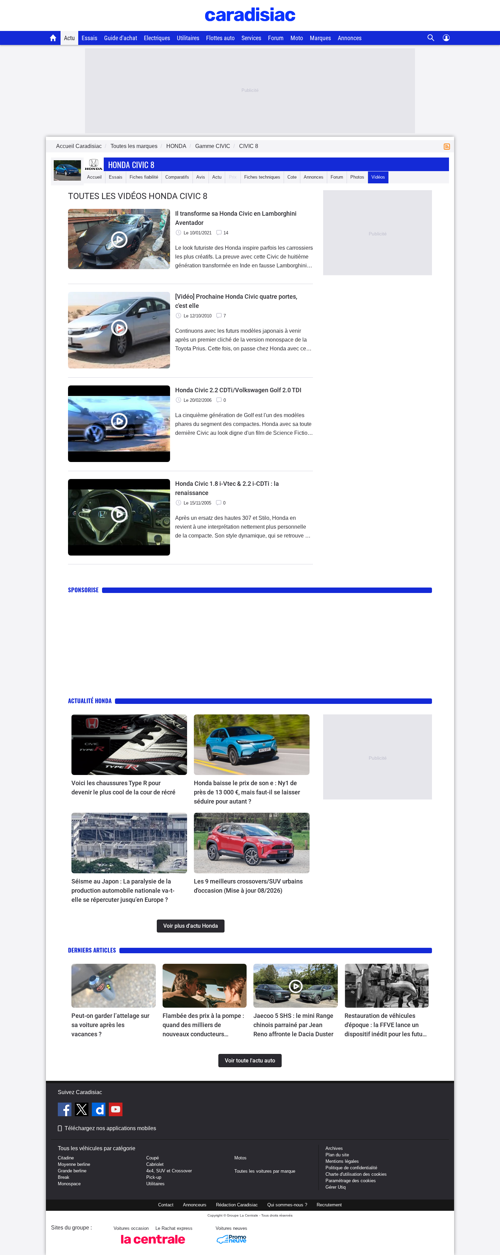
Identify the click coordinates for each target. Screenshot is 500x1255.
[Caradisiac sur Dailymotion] (99, 1110)
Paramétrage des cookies (351, 1180)
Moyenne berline (74, 1164)
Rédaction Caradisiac (237, 1204)
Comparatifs (177, 177)
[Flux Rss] (448, 146)
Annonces (350, 38)
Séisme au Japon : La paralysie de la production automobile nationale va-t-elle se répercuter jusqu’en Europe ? (122, 890)
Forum (276, 38)
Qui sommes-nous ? (287, 1204)
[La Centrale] (153, 1245)
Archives (334, 1148)
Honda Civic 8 (131, 164)
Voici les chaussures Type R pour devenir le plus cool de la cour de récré (123, 787)
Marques (320, 38)
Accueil (94, 177)
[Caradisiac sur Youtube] (115, 1110)
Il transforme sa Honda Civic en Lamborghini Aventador (236, 218)
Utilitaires (188, 38)
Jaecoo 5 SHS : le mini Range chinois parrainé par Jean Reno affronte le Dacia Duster (293, 1025)
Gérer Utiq (336, 1187)
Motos (240, 1157)
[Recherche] (431, 38)
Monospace (69, 1183)
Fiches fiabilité (144, 177)
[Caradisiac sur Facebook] (65, 1110)
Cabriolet (155, 1164)
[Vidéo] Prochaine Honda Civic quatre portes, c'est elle (236, 301)
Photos (357, 177)
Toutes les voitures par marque (264, 1171)
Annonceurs (194, 1204)
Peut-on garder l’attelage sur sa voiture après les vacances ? (110, 1025)
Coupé (152, 1157)
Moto (296, 38)
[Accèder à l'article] (129, 744)
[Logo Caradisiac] (250, 27)
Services (251, 38)
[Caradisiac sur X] (82, 1110)
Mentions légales (342, 1161)
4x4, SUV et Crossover (169, 1170)
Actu (69, 38)
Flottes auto (220, 38)
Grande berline (72, 1170)
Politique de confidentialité (351, 1167)
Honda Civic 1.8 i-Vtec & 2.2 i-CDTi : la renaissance (227, 488)
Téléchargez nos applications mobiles (110, 1128)
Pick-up (153, 1177)
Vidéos (378, 177)
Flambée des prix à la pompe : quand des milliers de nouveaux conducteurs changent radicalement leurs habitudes (203, 1025)
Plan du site (337, 1154)
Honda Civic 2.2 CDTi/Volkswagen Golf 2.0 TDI (238, 390)
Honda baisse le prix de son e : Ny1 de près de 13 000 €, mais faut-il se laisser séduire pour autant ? (247, 792)
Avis (200, 177)
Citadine (66, 1157)
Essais (89, 38)
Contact (165, 1204)
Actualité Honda (90, 700)
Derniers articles (92, 950)
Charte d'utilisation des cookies (356, 1174)
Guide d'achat (120, 38)
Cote (292, 177)
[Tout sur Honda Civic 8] (67, 179)
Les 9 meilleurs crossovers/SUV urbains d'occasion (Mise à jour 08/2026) (248, 886)
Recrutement (329, 1204)
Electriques (157, 38)
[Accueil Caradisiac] (53, 38)
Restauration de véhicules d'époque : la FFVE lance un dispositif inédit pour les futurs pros (386, 1025)
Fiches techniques (262, 177)
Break (63, 1177)
